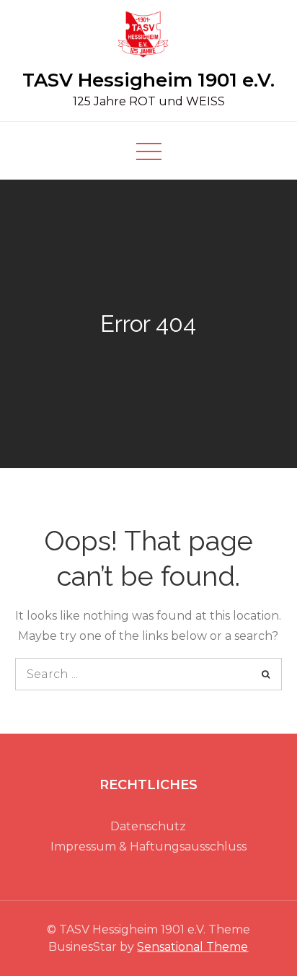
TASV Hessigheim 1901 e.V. (148, 80)
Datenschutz (148, 826)
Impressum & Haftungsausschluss (148, 846)
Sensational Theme (192, 947)
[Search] (265, 674)
